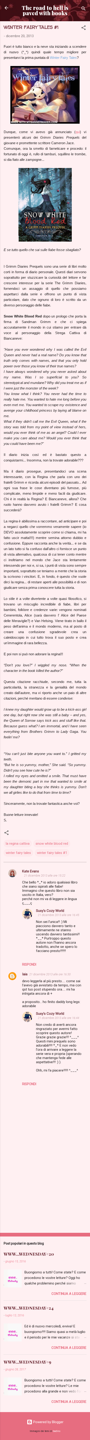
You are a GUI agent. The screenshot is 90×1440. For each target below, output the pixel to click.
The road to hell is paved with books (45, 10)
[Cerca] (83, 9)
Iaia (24, 974)
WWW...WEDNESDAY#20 (29, 1254)
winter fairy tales (18, 853)
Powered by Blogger (47, 1422)
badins (56, 1431)
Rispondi (29, 964)
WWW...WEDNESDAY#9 (27, 1362)
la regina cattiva (18, 843)
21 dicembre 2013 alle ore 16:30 (50, 974)
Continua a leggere (68, 1294)
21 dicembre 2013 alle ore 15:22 (44, 875)
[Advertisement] (45, 1193)
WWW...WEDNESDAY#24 (29, 1308)
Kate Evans (30, 871)
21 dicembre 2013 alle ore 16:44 (58, 1018)
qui (77, 132)
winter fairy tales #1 (52, 853)
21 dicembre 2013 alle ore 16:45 (58, 915)
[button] (83, 28)
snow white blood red (52, 843)
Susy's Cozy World (50, 911)
